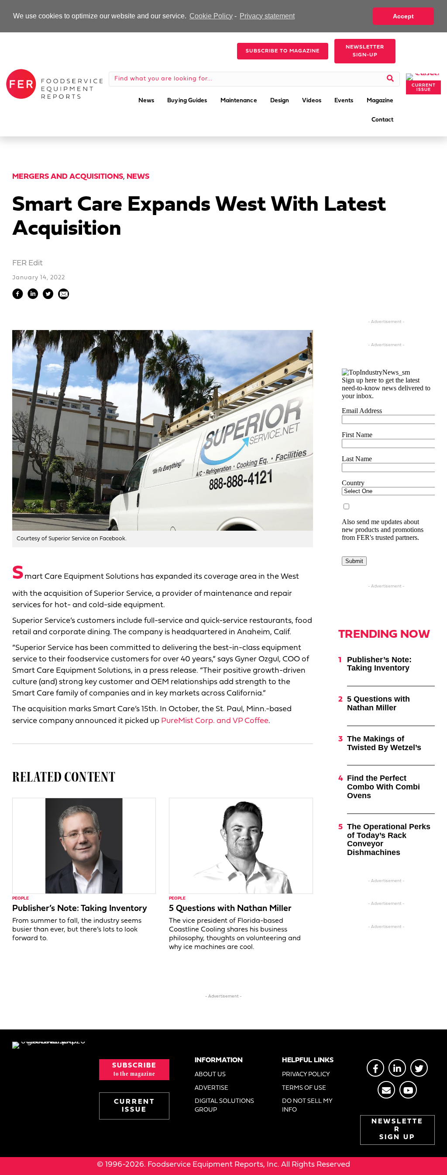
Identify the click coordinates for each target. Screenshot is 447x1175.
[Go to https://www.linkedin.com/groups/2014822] (397, 1068)
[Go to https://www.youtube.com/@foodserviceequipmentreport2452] (408, 1090)
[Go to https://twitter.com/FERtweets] (419, 1068)
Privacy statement (267, 16)
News (138, 177)
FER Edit (27, 263)
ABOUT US (210, 1074)
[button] (282, 51)
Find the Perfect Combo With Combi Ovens (383, 787)
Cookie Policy (211, 16)
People (20, 898)
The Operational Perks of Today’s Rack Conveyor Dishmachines (388, 839)
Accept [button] (403, 16)
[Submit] (390, 79)
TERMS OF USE (304, 1088)
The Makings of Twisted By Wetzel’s (384, 743)
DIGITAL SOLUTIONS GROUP (224, 1105)
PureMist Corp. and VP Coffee (214, 721)
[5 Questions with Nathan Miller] (240, 846)
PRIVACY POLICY (306, 1074)
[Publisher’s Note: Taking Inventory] (84, 846)
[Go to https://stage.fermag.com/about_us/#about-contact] (386, 1090)
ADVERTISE (211, 1088)
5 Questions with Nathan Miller (230, 908)
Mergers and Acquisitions (67, 177)
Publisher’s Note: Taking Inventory (79, 908)
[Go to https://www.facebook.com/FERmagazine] (375, 1068)
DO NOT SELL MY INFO (307, 1105)
